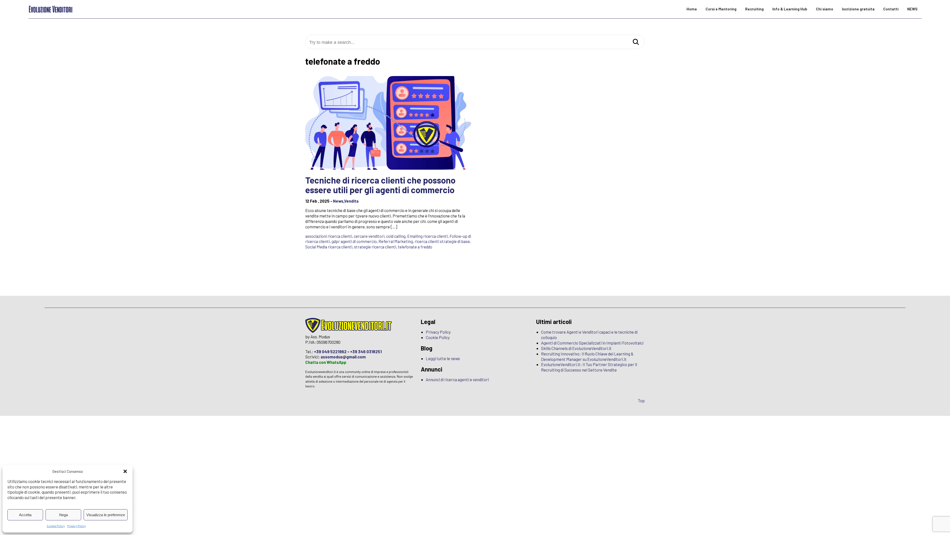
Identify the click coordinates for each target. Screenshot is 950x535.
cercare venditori (369, 236)
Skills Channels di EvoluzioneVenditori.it (576, 348)
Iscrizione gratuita (858, 9)
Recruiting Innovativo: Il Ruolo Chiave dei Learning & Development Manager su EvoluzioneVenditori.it (587, 356)
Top (641, 400)
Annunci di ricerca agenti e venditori (457, 379)
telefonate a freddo (415, 246)
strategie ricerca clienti (375, 246)
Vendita (351, 200)
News (338, 200)
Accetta (25, 515)
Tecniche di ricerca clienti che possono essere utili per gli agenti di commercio (380, 185)
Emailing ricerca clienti (427, 236)
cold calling (395, 236)
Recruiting (754, 9)
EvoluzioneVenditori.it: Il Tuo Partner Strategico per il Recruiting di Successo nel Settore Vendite (589, 367)
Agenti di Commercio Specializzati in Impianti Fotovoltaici (592, 342)
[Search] (636, 42)
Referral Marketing (396, 241)
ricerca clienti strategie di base (442, 241)
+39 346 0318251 (366, 351)
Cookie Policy (56, 526)
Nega (63, 515)
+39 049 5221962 (330, 351)
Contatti (891, 9)
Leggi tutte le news (443, 358)
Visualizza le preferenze (105, 515)
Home (692, 9)
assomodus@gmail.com (343, 356)
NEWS (912, 9)
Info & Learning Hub (789, 9)
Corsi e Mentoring (721, 9)
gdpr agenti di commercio (354, 241)
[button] (125, 471)
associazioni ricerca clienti (328, 236)
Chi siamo (824, 9)
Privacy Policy (76, 526)
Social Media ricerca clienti (328, 246)
